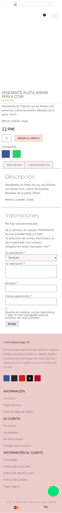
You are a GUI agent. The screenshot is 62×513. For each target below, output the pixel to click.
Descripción (14, 165)
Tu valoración (15, 263)
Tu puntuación (15, 252)
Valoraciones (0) (39, 165)
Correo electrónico (18, 296)
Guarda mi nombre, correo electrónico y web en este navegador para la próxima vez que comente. (30, 315)
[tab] (14, 165)
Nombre (11, 283)
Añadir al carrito (28, 138)
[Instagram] (14, 378)
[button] (33, 16)
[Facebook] (6, 378)
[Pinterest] (37, 378)
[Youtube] (22, 378)
